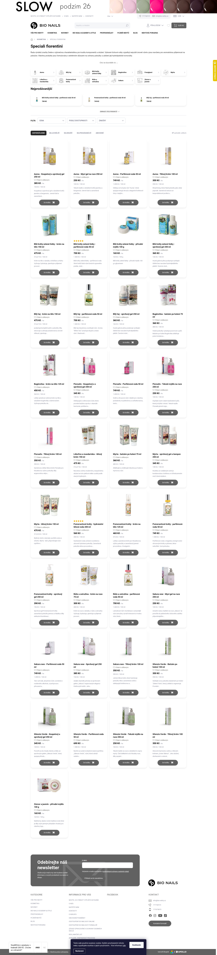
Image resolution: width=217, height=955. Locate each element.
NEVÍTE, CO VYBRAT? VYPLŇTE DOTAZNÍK (46, 16)
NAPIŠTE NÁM (77, 16)
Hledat (127, 25)
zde (124, 945)
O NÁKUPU (73, 914)
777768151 (157, 905)
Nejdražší (68, 133)
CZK (179, 16)
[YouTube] (160, 915)
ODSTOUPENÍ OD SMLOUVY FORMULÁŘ (83, 925)
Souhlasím (136, 945)
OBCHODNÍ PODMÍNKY (77, 918)
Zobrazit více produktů (108, 111)
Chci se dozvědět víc (108, 63)
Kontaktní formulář (160, 923)
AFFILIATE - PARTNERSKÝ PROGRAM (82, 938)
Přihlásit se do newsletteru (93, 878)
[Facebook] (150, 915)
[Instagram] (155, 915)
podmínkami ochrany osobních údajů (116, 871)
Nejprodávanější (84, 133)
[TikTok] (165, 915)
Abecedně (100, 133)
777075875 (157, 909)
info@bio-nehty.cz (159, 900)
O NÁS (66, 16)
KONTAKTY (89, 16)
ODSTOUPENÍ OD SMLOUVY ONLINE (81, 921)
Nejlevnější (54, 133)
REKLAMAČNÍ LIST (75, 934)
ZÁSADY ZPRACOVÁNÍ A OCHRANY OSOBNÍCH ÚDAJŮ (85, 930)
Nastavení (79, 951)
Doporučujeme (38, 133)
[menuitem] (38, 33)
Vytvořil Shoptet (163, 952)
